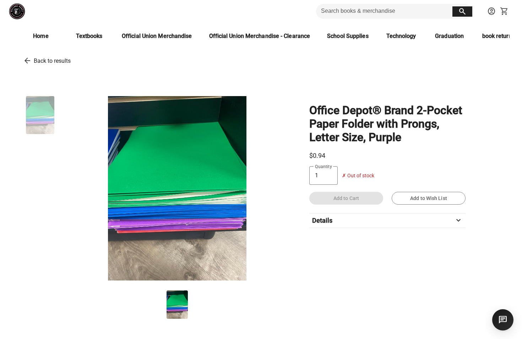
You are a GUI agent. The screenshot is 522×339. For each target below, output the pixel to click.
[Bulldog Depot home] (17, 11)
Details (387, 221)
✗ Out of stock (358, 176)
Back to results (52, 60)
